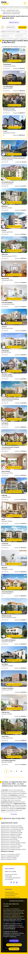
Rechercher (22, 27)
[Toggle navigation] (25, 3)
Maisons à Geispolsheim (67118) (10, 856)
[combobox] (14, 31)
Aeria (3, 519)
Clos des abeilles (7, 302)
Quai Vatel (5, 736)
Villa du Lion (5, 712)
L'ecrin (5, 131)
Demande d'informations (14, 60)
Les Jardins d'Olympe (8, 640)
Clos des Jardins (7, 375)
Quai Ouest (5, 278)
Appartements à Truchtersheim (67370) (12, 829)
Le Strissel (5, 544)
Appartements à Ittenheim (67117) (10, 848)
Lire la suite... (14, 814)
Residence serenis (9, 109)
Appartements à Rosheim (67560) (10, 836)
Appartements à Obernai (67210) (10, 841)
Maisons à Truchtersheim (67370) (10, 854)
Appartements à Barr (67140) (9, 839)
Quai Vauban (6, 471)
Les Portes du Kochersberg (10, 399)
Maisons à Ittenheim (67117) (8, 859)
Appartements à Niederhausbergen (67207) (13, 849)
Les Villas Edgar (8, 87)
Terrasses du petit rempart (10, 447)
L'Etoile (4, 230)
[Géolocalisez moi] (2, 27)
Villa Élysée (5, 351)
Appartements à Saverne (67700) (10, 844)
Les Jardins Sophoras (8, 760)
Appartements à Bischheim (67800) (11, 831)
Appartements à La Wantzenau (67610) (12, 827)
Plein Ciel (5, 254)
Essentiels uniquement (14, 945)
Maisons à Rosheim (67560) (9, 858)
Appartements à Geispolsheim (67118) (11, 832)
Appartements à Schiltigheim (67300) (11, 837)
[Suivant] (21, 771)
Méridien (4, 568)
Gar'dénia (5, 664)
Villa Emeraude (6, 616)
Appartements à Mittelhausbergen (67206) (13, 843)
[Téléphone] (3, 154)
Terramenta (7, 64)
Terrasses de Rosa (7, 592)
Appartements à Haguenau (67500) (11, 834)
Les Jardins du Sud (8, 182)
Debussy (4, 495)
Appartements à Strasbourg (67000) (11, 826)
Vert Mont (5, 423)
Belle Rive (5, 206)
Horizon (4, 327)
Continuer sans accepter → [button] (17, 901)
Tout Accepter (14, 949)
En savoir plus (14, 941)
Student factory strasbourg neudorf (13, 158)
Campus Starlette (7, 688)
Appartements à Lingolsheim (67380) (11, 846)
